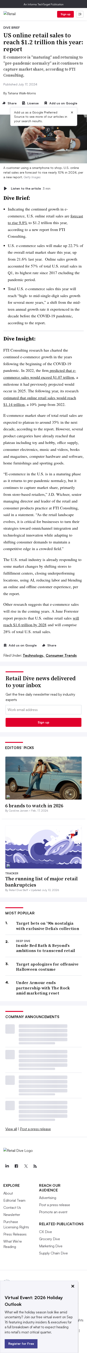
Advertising (47, 1197)
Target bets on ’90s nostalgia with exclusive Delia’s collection (47, 926)
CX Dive (45, 1231)
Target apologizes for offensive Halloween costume (47, 967)
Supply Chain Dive (53, 1253)
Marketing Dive (50, 1246)
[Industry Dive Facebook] (16, 1166)
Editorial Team (14, 1200)
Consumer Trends (61, 655)
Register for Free (21, 1343)
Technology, (34, 655)
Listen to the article (30, 188)
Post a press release (35, 1129)
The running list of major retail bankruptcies (41, 881)
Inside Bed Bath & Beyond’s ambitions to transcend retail (45, 948)
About (8, 1193)
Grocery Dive (49, 1239)
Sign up (65, 14)
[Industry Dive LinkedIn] (7, 1166)
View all (11, 1129)
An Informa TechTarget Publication (44, 4)
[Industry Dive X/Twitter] (25, 1166)
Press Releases (15, 1234)
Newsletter (11, 1214)
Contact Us (12, 1207)
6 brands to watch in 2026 (34, 805)
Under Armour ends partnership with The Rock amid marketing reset (43, 988)
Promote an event (53, 1212)
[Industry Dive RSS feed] (35, 1166)
